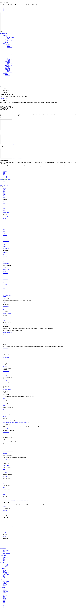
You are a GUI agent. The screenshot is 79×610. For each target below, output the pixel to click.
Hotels (4, 302)
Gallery (4, 173)
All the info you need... (6, 274)
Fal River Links (4, 193)
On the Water (5, 280)
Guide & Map (5, 172)
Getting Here (5, 171)
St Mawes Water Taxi (8, 66)
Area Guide (5, 412)
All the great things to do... (7, 295)
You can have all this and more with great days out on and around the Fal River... (16, 422)
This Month (5, 244)
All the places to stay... (6, 236)
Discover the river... (6, 212)
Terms (4, 602)
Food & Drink (5, 284)
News (4, 174)
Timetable (8, 46)
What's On (4, 494)
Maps (3, 261)
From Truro (5, 218)
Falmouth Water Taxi (8, 65)
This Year (4, 246)
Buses (4, 560)
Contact (8, 55)
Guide (4, 206)
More (3, 175)
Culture (4, 487)
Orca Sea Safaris (4, 189)
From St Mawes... (6, 432)
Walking (4, 288)
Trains (4, 79)
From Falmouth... (5, 428)
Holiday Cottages (5, 227)
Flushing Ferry (7, 68)
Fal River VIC (5, 590)
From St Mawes (5, 220)
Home (4, 181)
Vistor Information (6, 269)
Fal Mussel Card (5, 35)
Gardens (4, 576)
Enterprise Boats (7, 61)
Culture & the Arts (6, 291)
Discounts (6, 42)
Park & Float (5, 73)
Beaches (4, 286)
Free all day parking (10, 40)
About (4, 170)
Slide (3, 6)
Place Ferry (7, 56)
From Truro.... (5, 435)
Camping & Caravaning (7, 313)
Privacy (4, 601)
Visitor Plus (7, 41)
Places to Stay (5, 296)
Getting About (3, 33)
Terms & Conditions (10, 37)
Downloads (5, 598)
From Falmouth (5, 216)
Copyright (4, 599)
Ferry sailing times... (15, 129)
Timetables (6, 78)
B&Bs (4, 229)
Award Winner (5, 233)
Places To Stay (3, 548)
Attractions (4, 282)
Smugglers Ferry (7, 69)
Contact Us (4, 267)
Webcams (4, 271)
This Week (4, 242)
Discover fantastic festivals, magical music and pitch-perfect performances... (15, 500)
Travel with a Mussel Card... (17, 158)
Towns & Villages (6, 465)
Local (6, 36)
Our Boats (8, 48)
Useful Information (6, 520)
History (8, 45)
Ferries (4, 43)
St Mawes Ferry (7, 44)
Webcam (5, 98)
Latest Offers (5, 235)
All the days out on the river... (8, 221)
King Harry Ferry (6, 371)
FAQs (8, 38)
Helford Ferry (7, 67)
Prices (8, 71)
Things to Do (5, 453)
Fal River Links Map (6, 80)
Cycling (4, 293)
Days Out (4, 416)
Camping (4, 231)
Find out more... (5, 546)
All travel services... (6, 263)
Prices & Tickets (9, 47)
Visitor (6, 39)
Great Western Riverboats (9, 72)
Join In (6, 176)
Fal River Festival (4, 191)
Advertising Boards (10, 54)
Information (2, 587)
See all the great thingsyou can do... (6, 459)
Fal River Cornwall (4, 185)
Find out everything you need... (8, 526)
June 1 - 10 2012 (5, 519)
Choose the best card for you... (8, 332)
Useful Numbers (5, 273)
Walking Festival (5, 582)
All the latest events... (6, 248)
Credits (4, 600)
